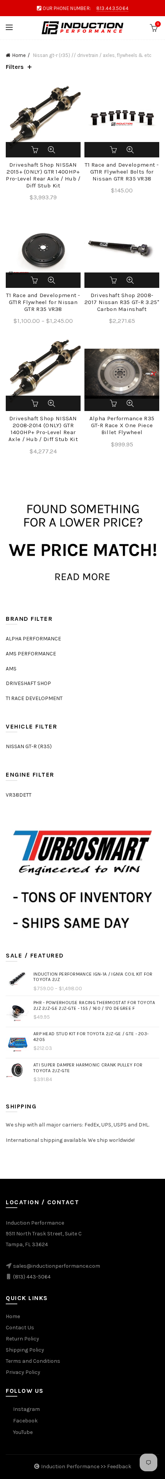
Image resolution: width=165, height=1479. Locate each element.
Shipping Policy (25, 1350)
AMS (11, 668)
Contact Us (20, 1327)
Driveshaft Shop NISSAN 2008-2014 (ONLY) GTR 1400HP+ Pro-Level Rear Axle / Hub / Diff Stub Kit (43, 429)
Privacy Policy (23, 1372)
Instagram (26, 1409)
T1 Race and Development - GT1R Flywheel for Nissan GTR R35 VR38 (43, 302)
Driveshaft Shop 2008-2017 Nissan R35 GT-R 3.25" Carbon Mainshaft (121, 302)
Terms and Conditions (33, 1361)
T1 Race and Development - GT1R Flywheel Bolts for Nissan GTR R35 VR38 (122, 171)
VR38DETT (18, 795)
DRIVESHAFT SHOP (28, 683)
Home (19, 55)
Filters (15, 66)
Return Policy (22, 1338)
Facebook (25, 1420)
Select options (35, 280)
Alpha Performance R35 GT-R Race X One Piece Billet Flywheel (121, 425)
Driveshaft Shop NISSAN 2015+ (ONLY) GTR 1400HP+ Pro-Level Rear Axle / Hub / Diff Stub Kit (43, 175)
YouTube (23, 1432)
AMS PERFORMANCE (31, 653)
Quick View (51, 149)
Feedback (119, 1466)
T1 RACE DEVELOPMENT (34, 698)
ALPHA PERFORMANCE (33, 638)
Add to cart (35, 149)
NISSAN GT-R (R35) (29, 746)
